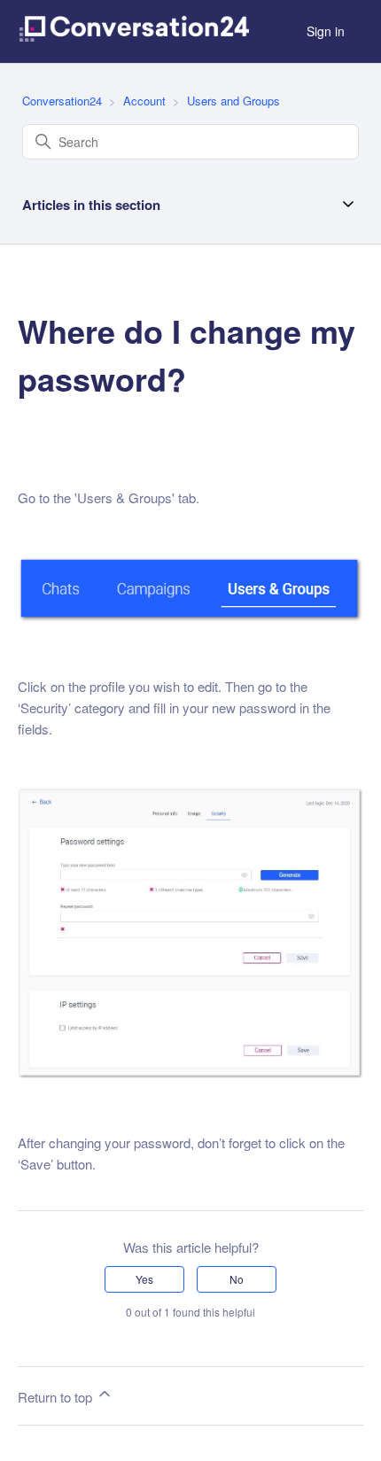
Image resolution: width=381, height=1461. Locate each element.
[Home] (134, 31)
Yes (144, 1278)
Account (144, 100)
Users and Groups (233, 100)
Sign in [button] (326, 31)
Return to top (57, 1396)
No (236, 1278)
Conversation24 (62, 100)
